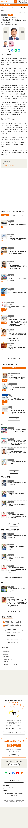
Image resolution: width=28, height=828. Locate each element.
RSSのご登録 (14, 765)
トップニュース (10, 7)
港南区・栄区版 (5, 5)
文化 (17, 7)
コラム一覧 (13, 611)
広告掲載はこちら (11, 635)
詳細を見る (13, 754)
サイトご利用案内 (19, 793)
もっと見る (13, 358)
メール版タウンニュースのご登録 (13, 733)
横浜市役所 (6, 656)
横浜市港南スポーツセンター (11, 662)
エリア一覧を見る (14, 419)
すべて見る (13, 472)
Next (22, 32)
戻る (3, 10)
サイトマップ (14, 795)
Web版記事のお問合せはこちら (14, 642)
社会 (21, 7)
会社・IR (19, 2)
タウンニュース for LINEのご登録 (13, 728)
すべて (2, 7)
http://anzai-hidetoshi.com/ (8, 165)
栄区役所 (6, 654)
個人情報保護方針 (9, 793)
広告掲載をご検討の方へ (8, 788)
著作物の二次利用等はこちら (13, 632)
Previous (5, 32)
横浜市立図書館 (8, 659)
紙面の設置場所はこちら (12, 639)
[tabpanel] (14, 33)
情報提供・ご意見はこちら (13, 629)
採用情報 (5, 790)
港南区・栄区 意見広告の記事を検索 (13, 577)
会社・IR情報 (6, 785)
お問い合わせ (15, 780)
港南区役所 (6, 651)
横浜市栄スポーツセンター (10, 664)
